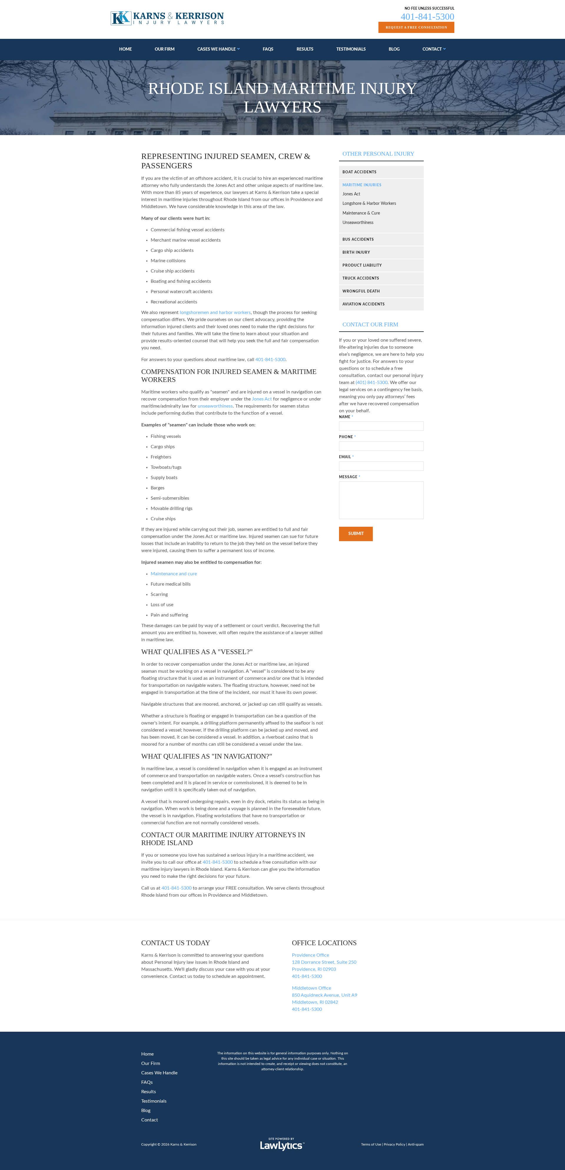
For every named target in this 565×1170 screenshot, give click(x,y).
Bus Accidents (358, 239)
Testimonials (351, 49)
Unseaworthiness (358, 223)
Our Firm (165, 49)
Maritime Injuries (362, 185)
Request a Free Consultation (416, 27)
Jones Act (262, 399)
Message (349, 477)
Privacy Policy (394, 1144)
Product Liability (362, 265)
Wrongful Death (361, 291)
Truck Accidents (361, 278)
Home (125, 49)
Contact (432, 49)
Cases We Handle (216, 49)
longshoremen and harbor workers (215, 312)
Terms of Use (371, 1144)
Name (346, 417)
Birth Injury (356, 252)
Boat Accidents (360, 172)
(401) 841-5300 (372, 382)
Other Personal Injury (378, 153)
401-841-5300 (427, 16)
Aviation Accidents (364, 304)
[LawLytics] (282, 1144)
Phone (347, 437)
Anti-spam (416, 1144)
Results (305, 49)
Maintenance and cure (174, 573)
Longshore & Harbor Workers (369, 204)
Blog (394, 49)
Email (346, 457)
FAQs (268, 49)
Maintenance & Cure (361, 213)
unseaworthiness (215, 406)
